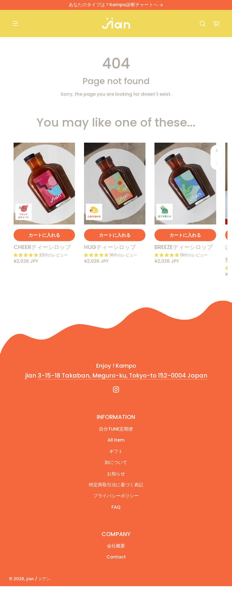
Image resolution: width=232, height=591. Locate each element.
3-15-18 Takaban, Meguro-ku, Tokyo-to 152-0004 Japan (122, 375)
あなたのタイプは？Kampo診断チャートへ (114, 4)
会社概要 (116, 546)
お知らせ (116, 473)
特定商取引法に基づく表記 (116, 484)
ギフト (116, 451)
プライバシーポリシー (116, 495)
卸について (116, 462)
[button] (202, 23)
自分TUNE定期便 (116, 429)
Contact (116, 557)
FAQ (116, 507)
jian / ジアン (38, 579)
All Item (116, 440)
